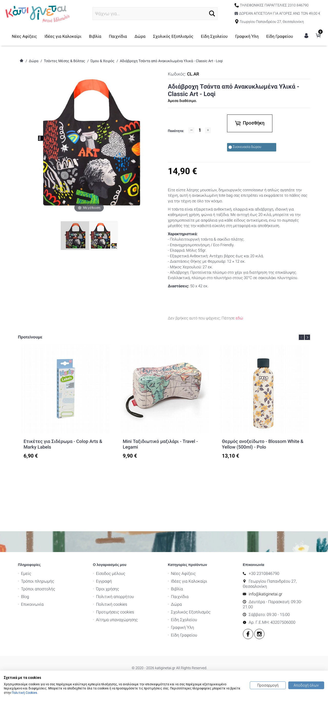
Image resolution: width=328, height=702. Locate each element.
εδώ (239, 318)
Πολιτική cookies (111, 604)
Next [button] (307, 337)
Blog (25, 596)
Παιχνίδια (118, 36)
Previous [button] (301, 337)
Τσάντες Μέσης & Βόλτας (64, 61)
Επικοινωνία (32, 604)
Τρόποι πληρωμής (37, 581)
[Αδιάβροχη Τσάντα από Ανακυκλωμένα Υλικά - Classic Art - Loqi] (103, 235)
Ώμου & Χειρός (102, 61)
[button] (212, 13)
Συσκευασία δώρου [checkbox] (247, 147)
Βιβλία (95, 36)
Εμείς (26, 573)
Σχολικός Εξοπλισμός (173, 36)
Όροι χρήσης (107, 588)
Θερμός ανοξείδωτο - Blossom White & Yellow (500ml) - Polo (262, 444)
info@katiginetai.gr (265, 594)
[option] (65, 401)
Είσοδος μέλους (111, 573)
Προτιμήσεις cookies (115, 612)
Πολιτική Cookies (24, 693)
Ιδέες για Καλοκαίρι (63, 36)
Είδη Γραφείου (279, 36)
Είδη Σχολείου (214, 36)
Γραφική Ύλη (247, 36)
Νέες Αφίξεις (24, 36)
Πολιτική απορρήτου (115, 596)
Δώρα (140, 36)
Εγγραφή (104, 581)
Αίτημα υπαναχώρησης (117, 619)
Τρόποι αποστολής (38, 588)
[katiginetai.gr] (37, 13)
